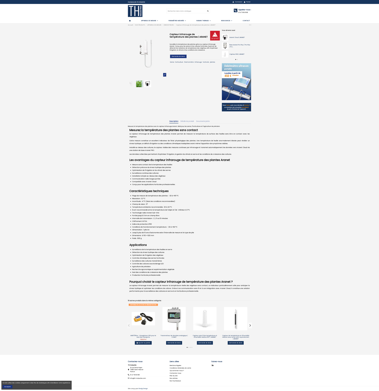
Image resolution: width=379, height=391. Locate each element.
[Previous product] (249, 25)
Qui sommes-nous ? (177, 371)
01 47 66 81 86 (135, 375)
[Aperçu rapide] (143, 333)
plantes (212, 62)
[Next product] (250, 25)
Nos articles (174, 378)
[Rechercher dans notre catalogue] (208, 11)
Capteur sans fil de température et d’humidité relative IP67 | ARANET (205, 336)
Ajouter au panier (144, 343)
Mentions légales (175, 365)
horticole (206, 62)
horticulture (179, 62)
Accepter (7, 387)
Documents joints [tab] (203, 121)
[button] (149, 20)
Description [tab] (173, 121)
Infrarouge (198, 62)
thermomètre (189, 62)
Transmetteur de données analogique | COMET (174, 336)
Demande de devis (178, 56)
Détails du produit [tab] (187, 121)
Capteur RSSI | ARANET (236, 54)
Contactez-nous (175, 373)
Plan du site (174, 376)
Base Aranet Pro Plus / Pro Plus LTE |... (239, 46)
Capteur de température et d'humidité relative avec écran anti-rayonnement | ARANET (235, 337)
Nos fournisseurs (175, 381)
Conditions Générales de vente (180, 368)
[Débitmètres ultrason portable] (236, 82)
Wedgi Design (143, 389)
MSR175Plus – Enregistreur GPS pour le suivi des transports (143, 336)
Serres (172, 62)
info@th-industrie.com (138, 378)
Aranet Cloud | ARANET (237, 37)
